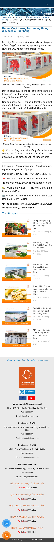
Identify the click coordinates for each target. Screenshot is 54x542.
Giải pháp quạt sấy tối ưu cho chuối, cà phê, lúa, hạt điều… (42, 224)
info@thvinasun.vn (30, 416)
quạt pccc (17, 204)
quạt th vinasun (40, 204)
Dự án (19, 17)
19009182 (29, 412)
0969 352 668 (31, 488)
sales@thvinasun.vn (29, 438)
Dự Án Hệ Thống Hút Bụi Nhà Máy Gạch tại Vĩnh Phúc (41, 268)
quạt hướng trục (27, 207)
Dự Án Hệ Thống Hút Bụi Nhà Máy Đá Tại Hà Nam (42, 245)
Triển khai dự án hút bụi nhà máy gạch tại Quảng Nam (42, 311)
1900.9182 (31, 499)
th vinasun (27, 204)
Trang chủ (6, 17)
